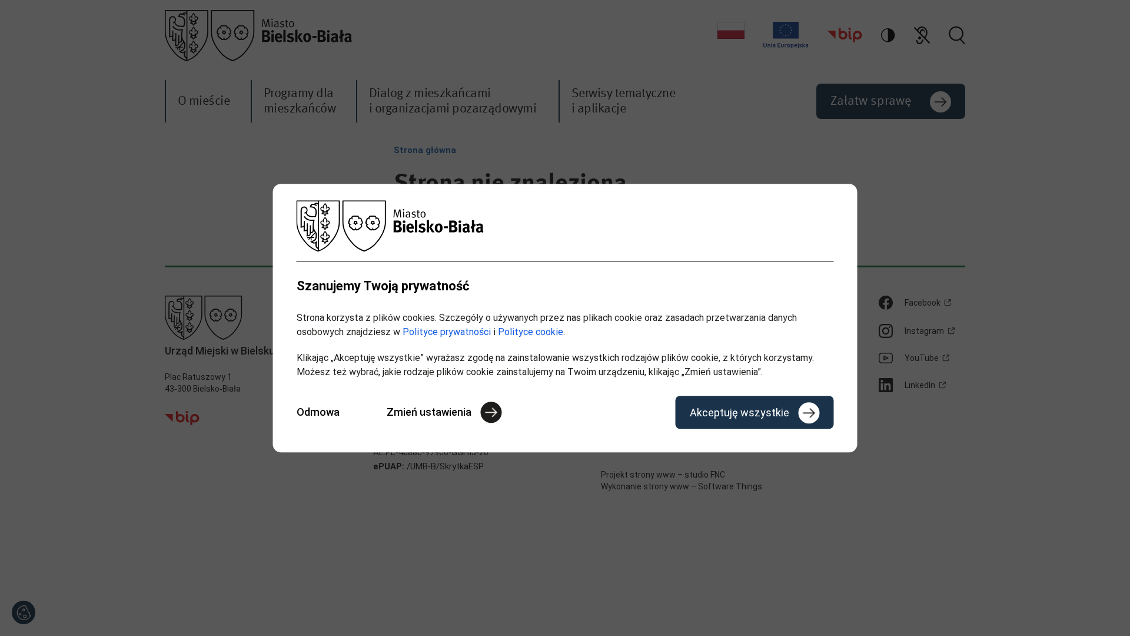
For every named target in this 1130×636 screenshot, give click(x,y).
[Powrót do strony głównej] (565, 225)
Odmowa (318, 412)
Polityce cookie (530, 331)
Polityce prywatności (447, 331)
